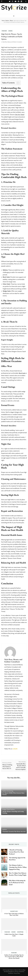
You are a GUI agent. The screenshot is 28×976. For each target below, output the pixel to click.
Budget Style (6, 809)
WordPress (10, 973)
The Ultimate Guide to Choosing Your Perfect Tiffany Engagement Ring (18, 867)
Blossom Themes (14, 971)
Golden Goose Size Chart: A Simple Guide (14, 935)
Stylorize (12, 970)
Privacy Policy (17, 973)
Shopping (20, 932)
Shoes (10, 30)
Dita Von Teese (19, 114)
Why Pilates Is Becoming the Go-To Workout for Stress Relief (17, 882)
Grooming (10, 791)
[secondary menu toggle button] (1, 1)
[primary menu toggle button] (14, 16)
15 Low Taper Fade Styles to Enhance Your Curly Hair (14, 914)
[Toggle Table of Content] (17, 83)
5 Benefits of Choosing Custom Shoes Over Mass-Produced (16, 852)
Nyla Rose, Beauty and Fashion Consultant (12, 42)
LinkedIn (15, 749)
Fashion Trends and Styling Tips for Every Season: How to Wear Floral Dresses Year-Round (14, 956)
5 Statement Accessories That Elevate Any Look (14, 831)
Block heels (22, 373)
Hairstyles (14, 911)
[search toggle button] (25, 1)
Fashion (4, 30)
